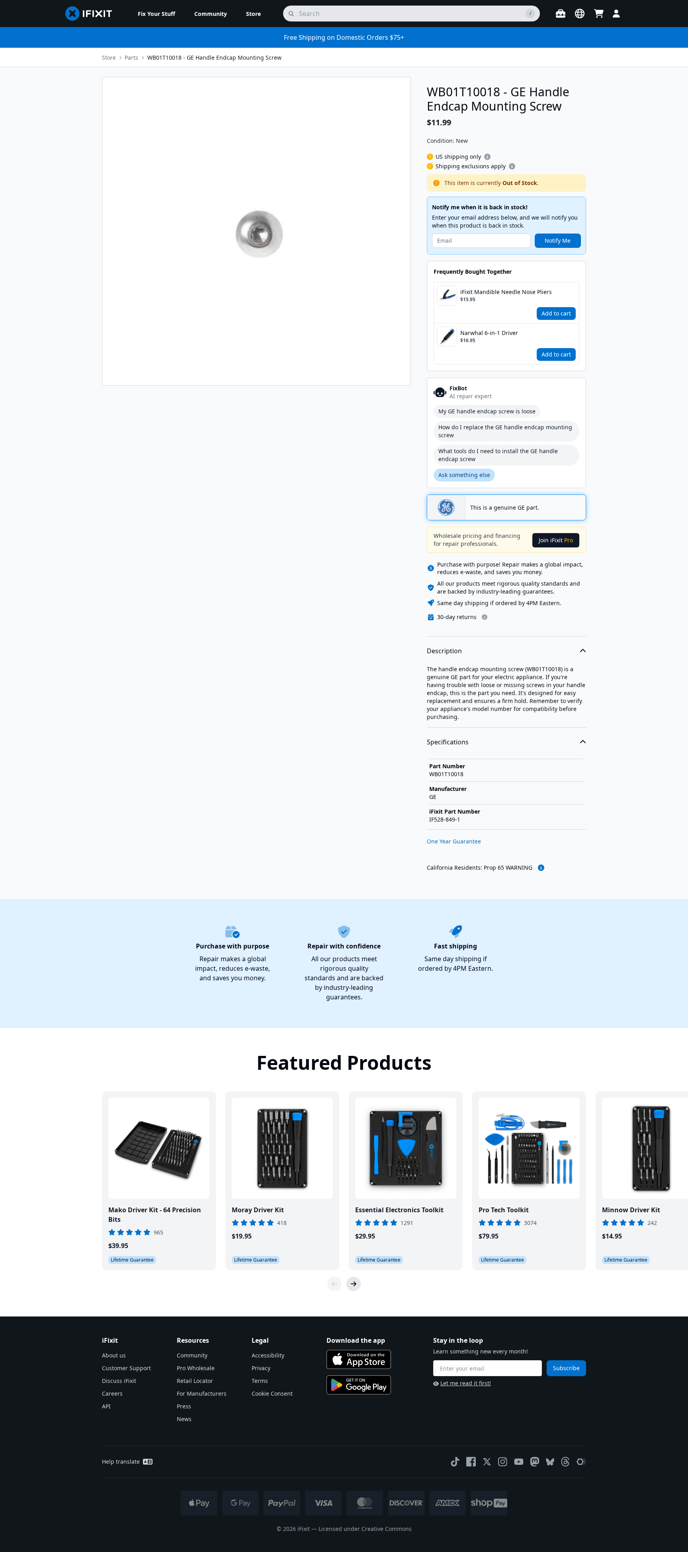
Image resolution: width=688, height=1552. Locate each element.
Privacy (261, 1368)
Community (192, 1355)
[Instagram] (503, 1461)
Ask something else (464, 475)
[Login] (616, 13)
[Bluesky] (550, 1462)
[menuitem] (156, 13)
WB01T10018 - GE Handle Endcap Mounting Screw (214, 57)
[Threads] (565, 1461)
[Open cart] (599, 13)
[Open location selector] (580, 13)
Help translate (121, 1461)
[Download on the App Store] (358, 1359)
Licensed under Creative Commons (365, 1529)
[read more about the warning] (541, 867)
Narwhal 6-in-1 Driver (489, 333)
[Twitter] (487, 1461)
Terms (260, 1381)
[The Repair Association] (581, 1461)
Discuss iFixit (119, 1381)
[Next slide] (353, 1284)
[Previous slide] (334, 1284)
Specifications (448, 742)
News (184, 1419)
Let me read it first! (465, 1383)
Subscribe (566, 1368)
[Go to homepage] (92, 13)
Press (184, 1406)
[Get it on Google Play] (358, 1384)
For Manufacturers (202, 1393)
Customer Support (126, 1368)
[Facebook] (471, 1461)
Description (444, 651)
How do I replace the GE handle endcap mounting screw (505, 431)
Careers (112, 1393)
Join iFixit (556, 540)
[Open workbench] (561, 13)
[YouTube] (519, 1461)
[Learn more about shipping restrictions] (487, 157)
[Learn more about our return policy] (484, 617)
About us (114, 1355)
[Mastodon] (534, 1461)
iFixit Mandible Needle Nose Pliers (506, 292)
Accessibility (268, 1355)
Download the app (355, 1340)
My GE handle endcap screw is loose (487, 411)
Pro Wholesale (196, 1368)
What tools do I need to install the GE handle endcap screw (498, 455)
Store (109, 57)
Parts (131, 57)
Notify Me (558, 240)
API (106, 1406)
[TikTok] (455, 1461)
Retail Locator (195, 1381)
